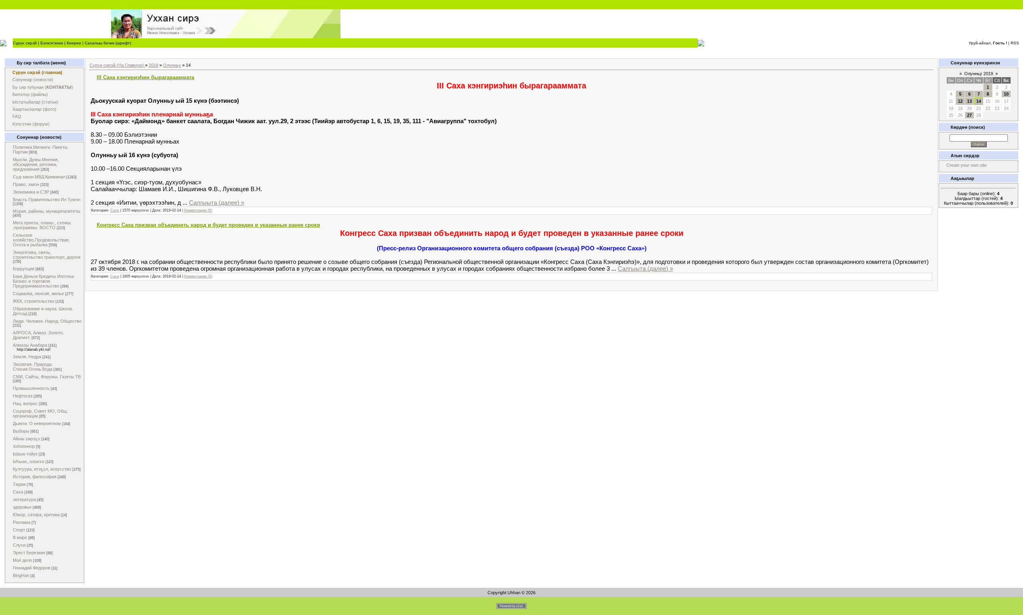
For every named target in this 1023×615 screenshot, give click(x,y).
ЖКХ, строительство (33, 301)
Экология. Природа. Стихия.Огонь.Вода (33, 366)
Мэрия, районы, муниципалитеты (46, 211)
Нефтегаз (22, 395)
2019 (153, 65)
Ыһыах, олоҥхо (28, 461)
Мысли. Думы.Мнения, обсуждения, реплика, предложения (36, 164)
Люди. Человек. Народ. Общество (47, 321)
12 (960, 101)
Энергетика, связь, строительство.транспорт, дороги (46, 255)
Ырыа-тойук (25, 453)
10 (1006, 94)
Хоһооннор (24, 446)
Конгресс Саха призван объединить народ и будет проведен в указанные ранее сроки (208, 225)
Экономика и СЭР (31, 192)
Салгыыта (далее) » (216, 202)
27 (969, 115)
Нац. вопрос (25, 403)
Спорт (19, 529)
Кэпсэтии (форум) (31, 124)
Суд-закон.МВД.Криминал (39, 176)
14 (978, 101)
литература (24, 499)
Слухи (19, 545)
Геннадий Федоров (31, 567)
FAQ (16, 116)
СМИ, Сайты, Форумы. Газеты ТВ (47, 376)
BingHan (21, 575)
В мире (20, 537)
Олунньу (172, 65)
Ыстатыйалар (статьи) (35, 102)
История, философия (34, 476)
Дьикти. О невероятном (37, 423)
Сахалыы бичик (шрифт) (108, 43)
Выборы (21, 431)
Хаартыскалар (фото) (34, 109)
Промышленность (31, 388)
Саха (18, 491)
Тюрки (19, 484)
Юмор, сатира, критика (36, 514)
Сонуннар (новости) (32, 79)
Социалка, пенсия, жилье (38, 293)
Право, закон (26, 184)
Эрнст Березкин (29, 552)
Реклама (21, 522)
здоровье (22, 507)
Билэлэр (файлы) (30, 94)
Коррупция (23, 268)
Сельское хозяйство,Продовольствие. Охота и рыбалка (41, 240)
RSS (1015, 43)
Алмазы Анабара (30, 345)
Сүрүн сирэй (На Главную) (117, 65)
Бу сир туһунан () (42, 87)
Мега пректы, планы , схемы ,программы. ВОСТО (42, 225)
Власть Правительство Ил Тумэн (46, 199)
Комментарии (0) (198, 210)
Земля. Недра (27, 356)
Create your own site (966, 165)
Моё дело (22, 560)
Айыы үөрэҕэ (26, 438)
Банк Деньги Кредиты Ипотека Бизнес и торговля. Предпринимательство (43, 281)
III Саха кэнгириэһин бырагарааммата (145, 77)
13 (969, 101)
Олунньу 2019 (978, 73)
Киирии (74, 43)
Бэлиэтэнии (51, 43)
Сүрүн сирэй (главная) (37, 72)
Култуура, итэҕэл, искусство (42, 469)
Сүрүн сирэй (25, 43)
